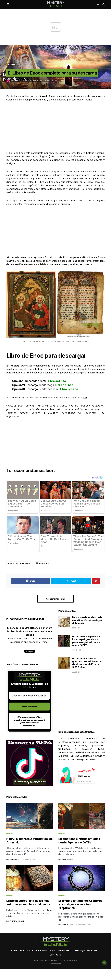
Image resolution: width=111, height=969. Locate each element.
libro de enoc (42, 563)
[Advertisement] (55, 126)
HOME (14, 950)
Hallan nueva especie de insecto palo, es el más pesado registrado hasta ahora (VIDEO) (86, 641)
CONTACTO (55, 954)
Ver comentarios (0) (55, 599)
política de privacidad (34, 720)
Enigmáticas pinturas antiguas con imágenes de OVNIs (79, 840)
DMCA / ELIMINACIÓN (86, 950)
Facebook (97, 405)
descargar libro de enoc (19, 563)
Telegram (90, 413)
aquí (85, 397)
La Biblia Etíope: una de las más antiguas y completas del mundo (28, 902)
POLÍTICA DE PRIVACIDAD (33, 950)
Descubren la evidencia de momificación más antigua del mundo (87, 620)
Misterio (11, 64)
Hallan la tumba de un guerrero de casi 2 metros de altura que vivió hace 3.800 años (86, 663)
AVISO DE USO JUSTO (61, 950)
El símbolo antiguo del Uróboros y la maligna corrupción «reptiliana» (80, 904)
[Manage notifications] (104, 962)
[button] (7, 4)
